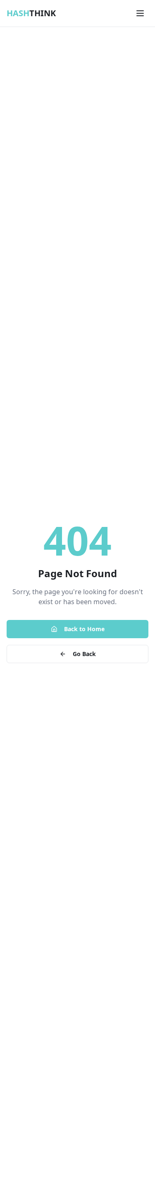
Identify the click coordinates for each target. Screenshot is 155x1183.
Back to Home (84, 629)
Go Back (84, 654)
